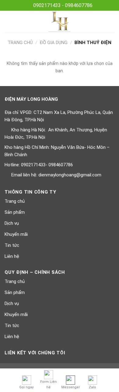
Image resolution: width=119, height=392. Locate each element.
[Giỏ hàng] (111, 21)
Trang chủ (20, 42)
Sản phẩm (15, 212)
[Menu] (8, 21)
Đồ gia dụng (53, 42)
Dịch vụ (12, 223)
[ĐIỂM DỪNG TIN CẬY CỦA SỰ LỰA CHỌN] (60, 21)
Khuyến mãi (16, 234)
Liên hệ (12, 256)
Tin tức (12, 245)
